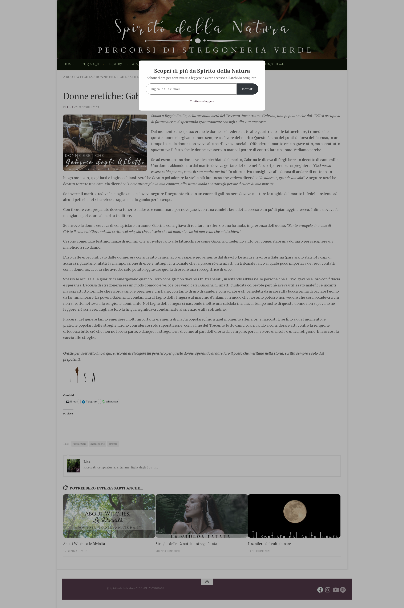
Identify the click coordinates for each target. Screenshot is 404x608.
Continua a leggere (202, 101)
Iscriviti (247, 89)
